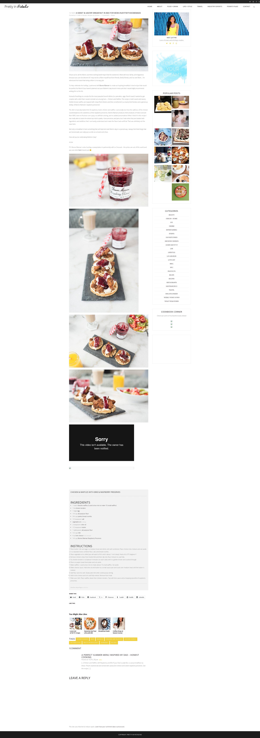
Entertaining (171, 230)
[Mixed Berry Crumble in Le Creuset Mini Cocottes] (162, 137)
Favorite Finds (171, 237)
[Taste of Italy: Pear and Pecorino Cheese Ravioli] (162, 105)
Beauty (171, 215)
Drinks (171, 226)
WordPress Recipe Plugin (76, 587)
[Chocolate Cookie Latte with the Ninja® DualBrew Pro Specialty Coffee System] (162, 156)
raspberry (104, 642)
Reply (100, 659)
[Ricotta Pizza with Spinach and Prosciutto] (180, 137)
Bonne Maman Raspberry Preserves (89, 538)
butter (84, 527)
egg (78, 511)
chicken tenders (80, 508)
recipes (113, 642)
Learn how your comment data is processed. (110, 727)
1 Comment (105, 15)
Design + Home (171, 219)
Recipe (84, 15)
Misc (171, 264)
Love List (171, 260)
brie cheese (79, 536)
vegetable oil (77, 522)
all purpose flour (83, 514)
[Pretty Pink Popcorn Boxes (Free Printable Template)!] (180, 119)
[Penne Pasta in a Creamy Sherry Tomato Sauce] (180, 156)
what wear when (172, 301)
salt (83, 519)
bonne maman (82, 639)
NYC (171, 267)
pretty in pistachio (91, 642)
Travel (171, 290)
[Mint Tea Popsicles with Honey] (180, 192)
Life (171, 249)
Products (172, 271)
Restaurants (172, 282)
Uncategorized (171, 294)
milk (79, 533)
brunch (100, 639)
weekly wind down (171, 297)
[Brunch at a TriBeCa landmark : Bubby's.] (180, 174)
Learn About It (172, 245)
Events (171, 234)
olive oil (83, 525)
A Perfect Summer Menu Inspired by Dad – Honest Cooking (110, 656)
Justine (97, 15)
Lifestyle (171, 252)
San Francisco (171, 286)
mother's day (75, 642)
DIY (171, 222)
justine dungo (130, 639)
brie (92, 639)
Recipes (90, 15)
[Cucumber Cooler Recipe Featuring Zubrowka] (162, 174)
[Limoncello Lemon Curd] (180, 103)
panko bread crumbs (85, 516)
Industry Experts (171, 241)
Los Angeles (171, 256)
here (79, 150)
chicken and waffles (114, 639)
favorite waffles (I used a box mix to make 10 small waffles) (97, 505)
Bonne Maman (104, 85)
